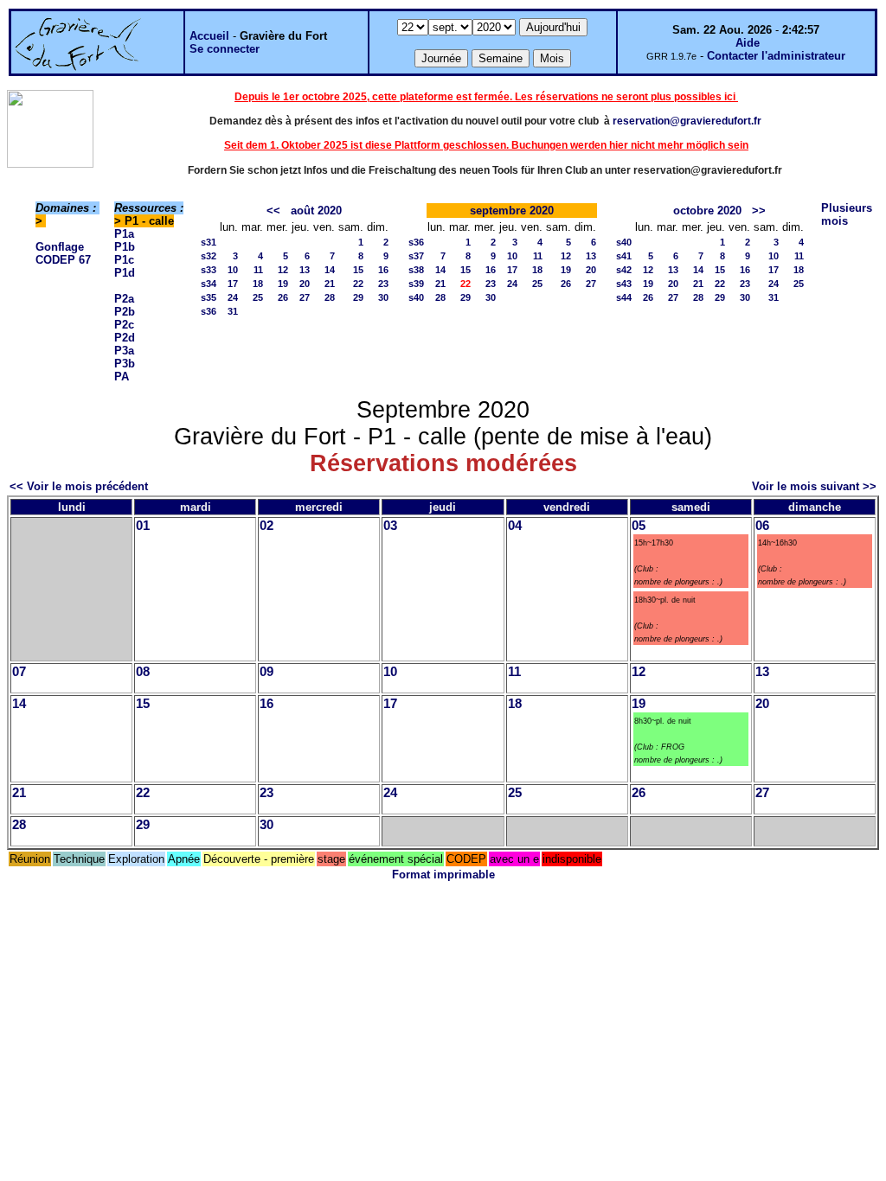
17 (233, 283)
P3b (124, 363)
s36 (208, 311)
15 (358, 270)
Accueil (209, 35)
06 (762, 526)
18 (258, 283)
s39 (416, 283)
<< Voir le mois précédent (79, 486)
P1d (124, 272)
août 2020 (316, 210)
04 (515, 526)
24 (233, 297)
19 (283, 283)
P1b (124, 246)
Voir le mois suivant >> (814, 486)
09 (266, 672)
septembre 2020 (512, 210)
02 (266, 526)
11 (258, 270)
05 (638, 526)
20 (304, 283)
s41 (624, 256)
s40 (416, 297)
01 (143, 526)
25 (258, 297)
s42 (624, 270)
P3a (124, 350)
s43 (624, 283)
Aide (747, 42)
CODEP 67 (63, 259)
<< (273, 210)
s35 (208, 297)
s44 (624, 297)
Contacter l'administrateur (776, 55)
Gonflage (59, 246)
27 (304, 297)
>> (759, 210)
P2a (124, 298)
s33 (208, 270)
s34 (208, 283)
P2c (124, 324)
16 (383, 270)
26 (283, 297)
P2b (124, 311)
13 (304, 270)
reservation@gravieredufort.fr (687, 121)
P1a (124, 233)
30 (383, 297)
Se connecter (224, 48)
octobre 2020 (707, 210)
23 (383, 283)
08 (143, 672)
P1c (124, 259)
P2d (124, 337)
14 (329, 270)
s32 (208, 256)
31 (233, 311)
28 (329, 297)
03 (390, 526)
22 (358, 283)
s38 (416, 270)
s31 (208, 242)
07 (19, 672)
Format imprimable (443, 874)
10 (233, 270)
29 (358, 297)
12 (283, 270)
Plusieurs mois (846, 214)
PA (121, 376)
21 (329, 283)
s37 (416, 256)
